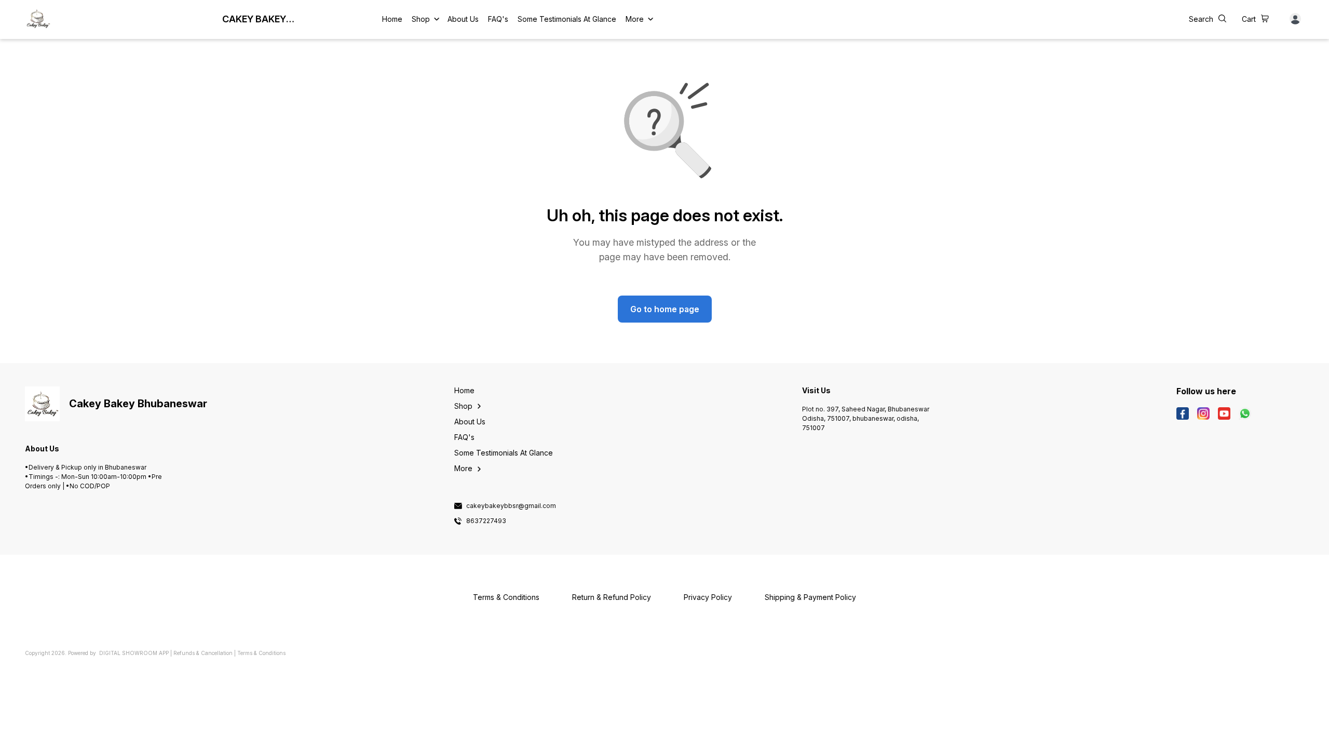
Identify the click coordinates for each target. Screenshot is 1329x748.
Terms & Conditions (261, 653)
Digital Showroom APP (134, 653)
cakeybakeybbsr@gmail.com (511, 506)
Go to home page (664, 309)
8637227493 (486, 521)
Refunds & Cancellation (203, 653)
